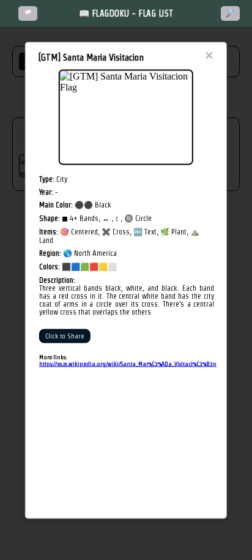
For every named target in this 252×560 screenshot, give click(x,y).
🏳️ (27, 13)
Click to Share (64, 336)
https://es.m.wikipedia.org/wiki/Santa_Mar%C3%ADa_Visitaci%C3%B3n (128, 363)
